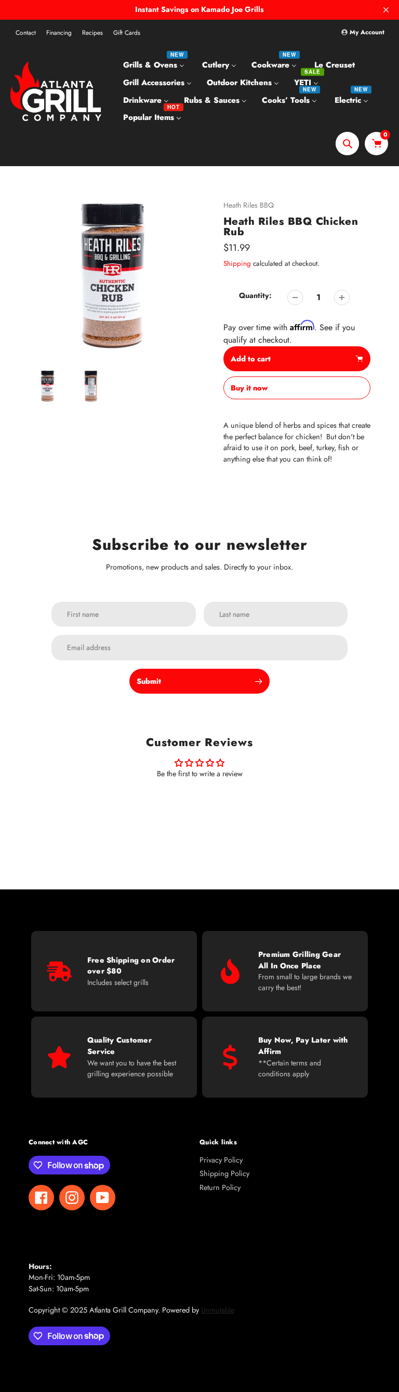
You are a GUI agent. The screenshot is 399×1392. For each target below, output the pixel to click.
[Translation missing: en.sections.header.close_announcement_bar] (386, 10)
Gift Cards (126, 32)
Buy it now (249, 388)
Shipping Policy (224, 1173)
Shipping (237, 263)
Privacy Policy (221, 1160)
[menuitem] (155, 65)
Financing (59, 32)
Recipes (92, 32)
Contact (26, 32)
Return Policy (220, 1187)
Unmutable (217, 1310)
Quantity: (255, 295)
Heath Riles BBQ (248, 205)
